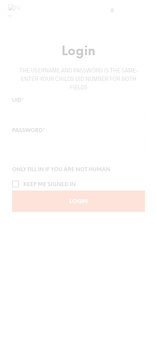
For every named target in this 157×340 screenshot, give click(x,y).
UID (18, 100)
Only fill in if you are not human (61, 169)
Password (28, 130)
